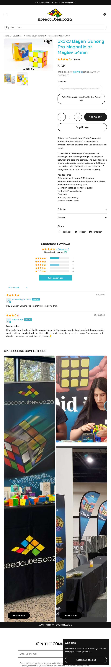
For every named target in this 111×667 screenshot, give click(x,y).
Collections (17, 36)
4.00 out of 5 (62, 249)
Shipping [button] (62, 209)
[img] (12, 295)
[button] (104, 15)
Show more (19, 615)
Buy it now (82, 127)
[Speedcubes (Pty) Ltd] (55, 15)
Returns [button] (62, 217)
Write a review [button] (55, 277)
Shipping (78, 72)
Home (6, 36)
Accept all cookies (86, 659)
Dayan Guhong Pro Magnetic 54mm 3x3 (80, 88)
